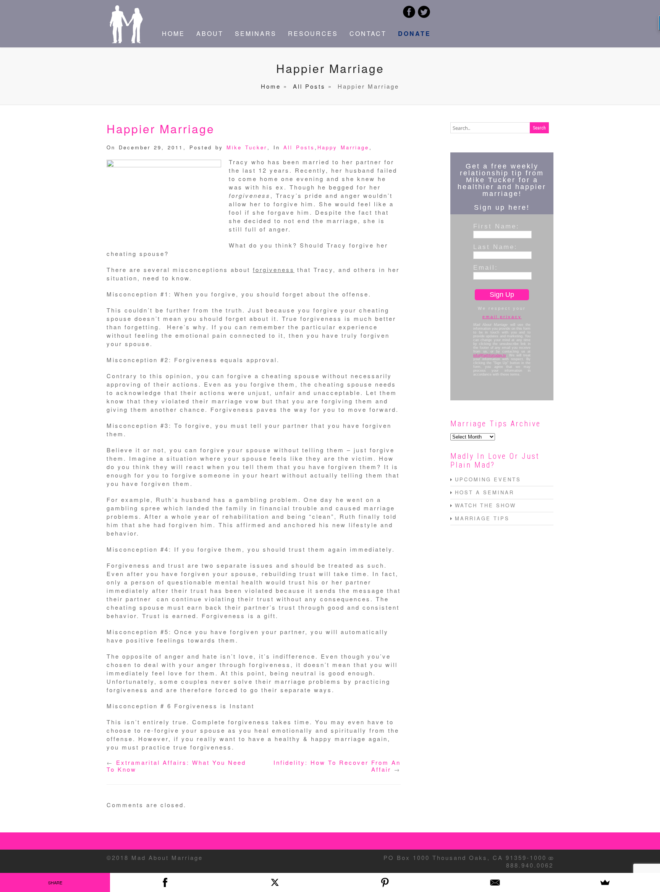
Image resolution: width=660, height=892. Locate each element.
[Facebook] (165, 882)
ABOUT (209, 33)
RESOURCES (313, 33)
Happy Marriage (343, 147)
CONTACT (368, 33)
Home (271, 86)
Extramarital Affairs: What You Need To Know (176, 765)
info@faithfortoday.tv (489, 355)
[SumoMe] (605, 882)
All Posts (309, 86)
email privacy (502, 316)
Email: (485, 267)
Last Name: (495, 246)
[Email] (495, 882)
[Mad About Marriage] (126, 41)
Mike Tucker (246, 147)
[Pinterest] (385, 882)
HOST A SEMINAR (484, 492)
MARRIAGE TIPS (482, 518)
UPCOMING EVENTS (488, 479)
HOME (173, 33)
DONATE (414, 33)
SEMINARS (256, 33)
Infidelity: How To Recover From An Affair (337, 765)
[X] (275, 882)
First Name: (496, 226)
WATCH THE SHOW (485, 505)
